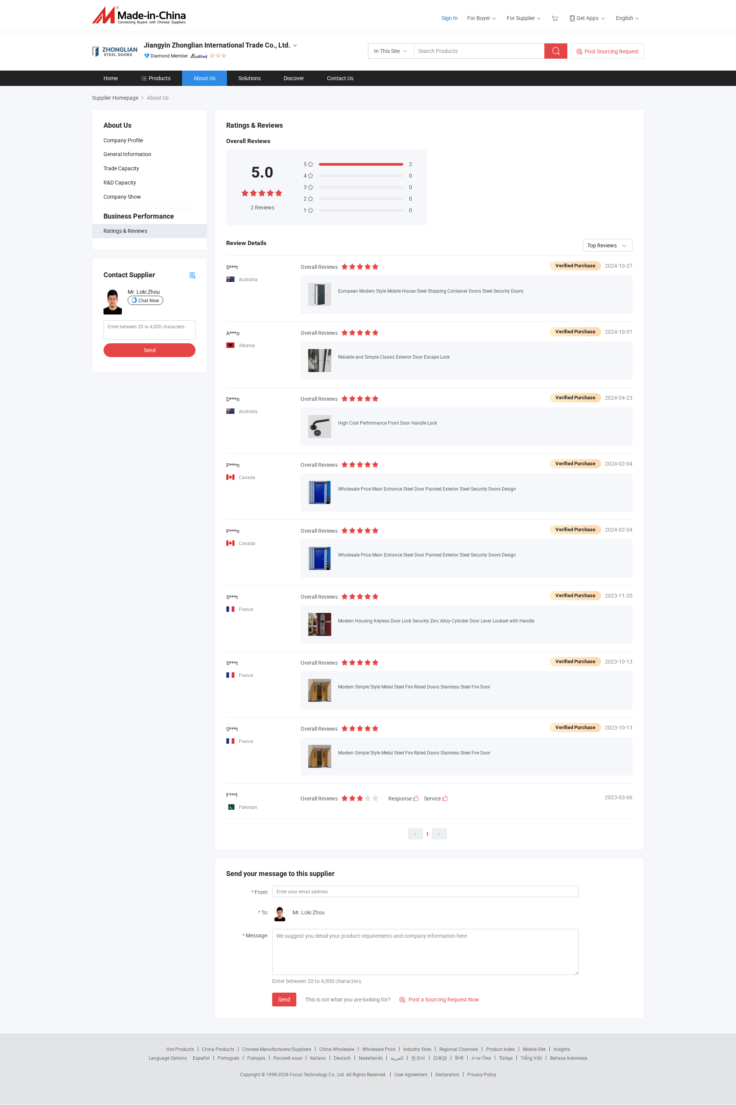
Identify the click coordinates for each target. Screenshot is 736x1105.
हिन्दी (459, 1058)
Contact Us (340, 78)
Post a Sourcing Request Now (439, 999)
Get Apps (587, 17)
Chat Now (148, 300)
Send (150, 350)
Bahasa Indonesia (568, 1058)
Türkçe (506, 1058)
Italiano (318, 1058)
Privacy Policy (481, 1074)
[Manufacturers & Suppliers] (141, 15)
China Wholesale (336, 1049)
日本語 (440, 1058)
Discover (294, 78)
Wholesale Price (378, 1049)
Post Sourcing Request (612, 51)
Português (228, 1058)
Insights (562, 1049)
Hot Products (180, 1049)
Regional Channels (458, 1049)
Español (201, 1058)
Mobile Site (534, 1049)
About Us (204, 78)
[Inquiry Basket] (556, 17)
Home (111, 78)
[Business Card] (192, 275)
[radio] (245, 192)
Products (160, 78)
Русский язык (287, 1058)
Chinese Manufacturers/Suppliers (276, 1049)
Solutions (249, 78)
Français (256, 1058)
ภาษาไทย (481, 1058)
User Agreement (410, 1074)
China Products (218, 1049)
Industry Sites (417, 1049)
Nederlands (371, 1058)
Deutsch (342, 1058)
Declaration (447, 1074)
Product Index (500, 1049)
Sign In (450, 17)
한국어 (418, 1058)
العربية (397, 1058)
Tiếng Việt (531, 1058)
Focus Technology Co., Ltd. (318, 1074)
